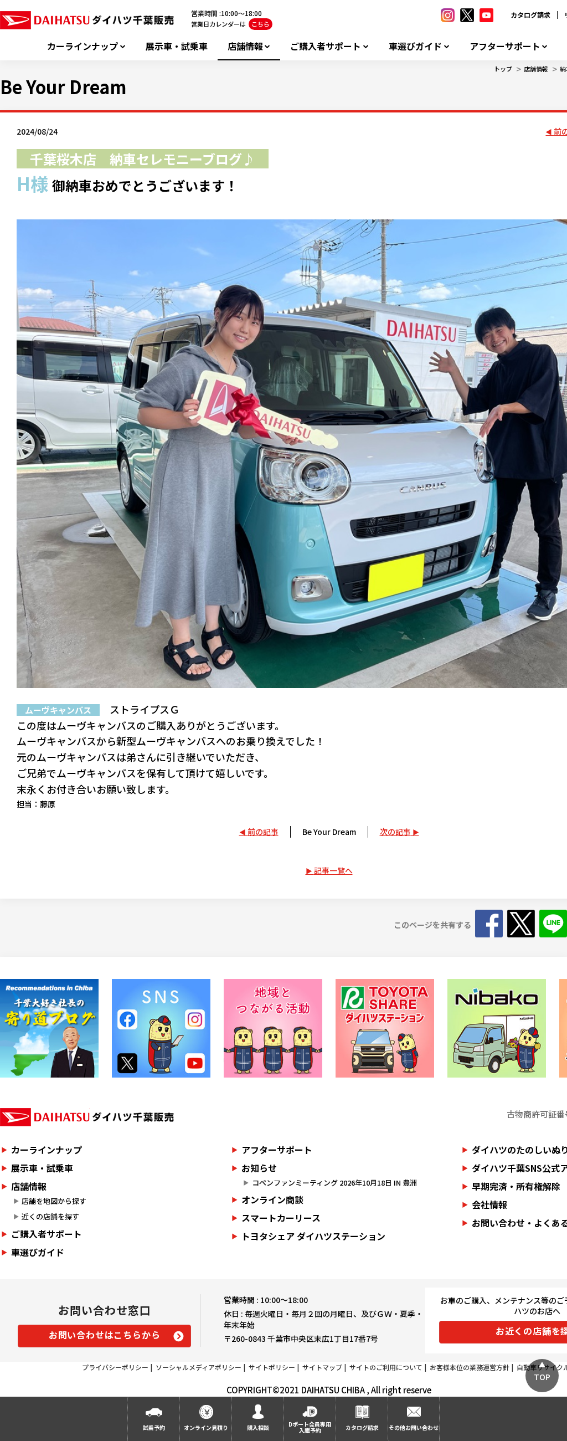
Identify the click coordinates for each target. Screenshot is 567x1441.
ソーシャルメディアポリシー (198, 1367)
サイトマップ (322, 1367)
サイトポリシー (272, 1367)
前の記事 (263, 831)
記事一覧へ (333, 870)
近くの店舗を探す (50, 1216)
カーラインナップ (82, 46)
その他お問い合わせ (414, 1427)
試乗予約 (154, 1427)
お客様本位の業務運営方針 (469, 1367)
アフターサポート (505, 46)
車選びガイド (415, 46)
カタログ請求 (530, 14)
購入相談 (258, 1427)
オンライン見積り (206, 1427)
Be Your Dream (329, 831)
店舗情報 (245, 46)
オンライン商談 (272, 1199)
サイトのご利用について (385, 1367)
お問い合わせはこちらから (105, 1334)
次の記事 (395, 831)
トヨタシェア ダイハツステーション (313, 1236)
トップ (503, 68)
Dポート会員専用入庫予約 (309, 1427)
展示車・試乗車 (177, 46)
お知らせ (259, 1168)
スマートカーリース (281, 1217)
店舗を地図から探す (54, 1201)
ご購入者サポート (325, 46)
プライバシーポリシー (115, 1367)
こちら (260, 23)
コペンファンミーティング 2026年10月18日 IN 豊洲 (334, 1182)
